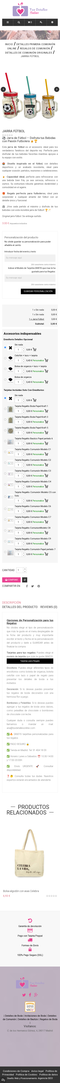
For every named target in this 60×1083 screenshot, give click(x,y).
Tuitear (32, 586)
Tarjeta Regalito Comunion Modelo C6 (33, 506)
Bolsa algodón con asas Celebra (21, 891)
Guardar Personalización (38, 291)
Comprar (12, 580)
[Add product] (24, 579)
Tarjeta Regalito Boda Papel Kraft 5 (31, 427)
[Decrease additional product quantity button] (23, 351)
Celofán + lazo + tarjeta (26, 355)
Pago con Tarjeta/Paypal (30, 935)
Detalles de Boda (14, 1015)
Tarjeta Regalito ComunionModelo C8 (32, 528)
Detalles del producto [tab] (20, 607)
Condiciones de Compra (16, 1071)
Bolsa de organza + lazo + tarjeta (31, 366)
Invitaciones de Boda (35, 1015)
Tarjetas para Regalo (30, 661)
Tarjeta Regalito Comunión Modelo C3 (33, 470)
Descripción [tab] (11, 602)
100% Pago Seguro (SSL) (30, 955)
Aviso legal (37, 1071)
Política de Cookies (26, 1074)
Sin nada (19, 344)
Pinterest (38, 586)
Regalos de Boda (48, 1019)
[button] (52, 22)
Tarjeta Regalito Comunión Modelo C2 (33, 460)
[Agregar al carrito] (35, 349)
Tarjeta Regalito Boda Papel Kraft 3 (31, 417)
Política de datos (48, 1074)
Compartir (27, 586)
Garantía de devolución (30, 926)
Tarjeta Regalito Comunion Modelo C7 (33, 517)
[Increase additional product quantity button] (23, 348)
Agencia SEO (45, 1078)
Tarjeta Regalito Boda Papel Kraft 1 (31, 406)
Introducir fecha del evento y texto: (20, 251)
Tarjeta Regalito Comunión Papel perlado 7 (35, 549)
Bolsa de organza (23, 377)
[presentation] (3, 89)
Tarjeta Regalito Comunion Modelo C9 (33, 538)
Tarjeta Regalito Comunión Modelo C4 (33, 481)
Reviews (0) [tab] (48, 607)
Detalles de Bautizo (28, 1019)
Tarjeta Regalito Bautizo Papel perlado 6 (34, 438)
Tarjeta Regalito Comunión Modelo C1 (33, 449)
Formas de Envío (30, 945)
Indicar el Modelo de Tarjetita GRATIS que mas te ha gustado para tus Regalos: (31, 270)
